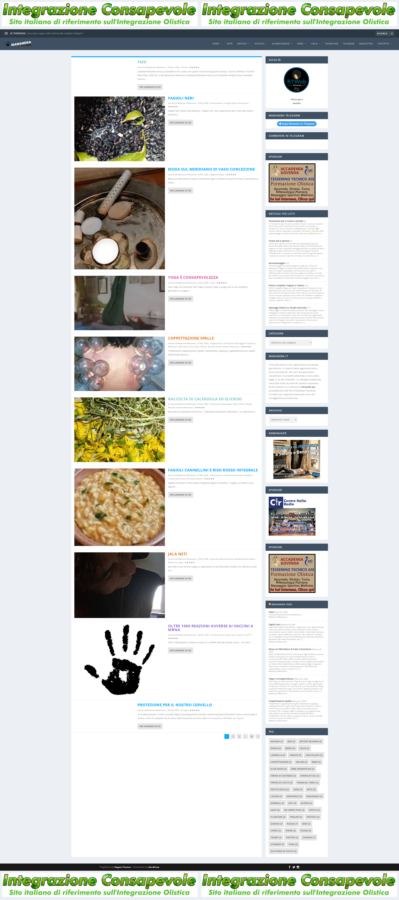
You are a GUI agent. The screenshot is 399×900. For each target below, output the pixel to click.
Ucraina (309, 837)
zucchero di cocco (283, 851)
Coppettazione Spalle (191, 338)
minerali (277, 803)
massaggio (314, 796)
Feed (142, 61)
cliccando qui (308, 386)
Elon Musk (278, 768)
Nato (275, 809)
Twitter (292, 837)
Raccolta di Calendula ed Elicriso (205, 398)
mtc (292, 803)
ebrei (316, 761)
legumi (276, 796)
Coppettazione (216, 343)
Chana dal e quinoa (279, 240)
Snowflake (331, 43)
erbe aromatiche (302, 768)
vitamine (277, 844)
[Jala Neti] (119, 585)
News (300, 43)
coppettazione (281, 761)
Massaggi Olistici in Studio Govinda (287, 307)
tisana (305, 830)
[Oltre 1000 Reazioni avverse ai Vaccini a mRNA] (119, 660)
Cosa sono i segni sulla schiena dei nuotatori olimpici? (55, 33)
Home (215, 43)
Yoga (212, 282)
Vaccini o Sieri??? (244, 635)
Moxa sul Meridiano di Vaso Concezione (211, 169)
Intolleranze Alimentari (233, 475)
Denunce (221, 635)
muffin (306, 803)
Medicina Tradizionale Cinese (181, 346)
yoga (293, 844)
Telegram (348, 43)
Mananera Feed (282, 604)
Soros (276, 830)
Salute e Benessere (239, 103)
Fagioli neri (181, 98)
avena (276, 748)
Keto (311, 789)
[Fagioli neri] (119, 129)
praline (296, 816)
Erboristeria (215, 404)
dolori (301, 761)
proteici (313, 816)
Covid (213, 635)
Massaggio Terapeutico (245, 343)
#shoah (277, 741)
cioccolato (314, 755)
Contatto (383, 43)
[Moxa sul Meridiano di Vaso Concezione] (119, 218)
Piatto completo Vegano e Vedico (286, 285)
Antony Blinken (311, 741)
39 (251, 736)
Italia (314, 43)
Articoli (242, 43)
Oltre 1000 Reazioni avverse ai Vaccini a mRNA (210, 627)
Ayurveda (214, 559)
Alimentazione (280, 43)
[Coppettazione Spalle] (119, 364)
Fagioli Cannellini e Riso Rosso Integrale (213, 470)
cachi (304, 748)
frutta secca (280, 789)
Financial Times (307, 782)
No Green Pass (294, 809)
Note (230, 43)
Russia (292, 823)
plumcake (278, 816)
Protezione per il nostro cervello (174, 704)
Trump (276, 837)
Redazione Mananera (156, 67)
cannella (278, 755)
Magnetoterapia (217, 174)
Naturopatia (226, 404)
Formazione (229, 343)
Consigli (227, 103)
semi (306, 823)
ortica (314, 809)
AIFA (291, 741)
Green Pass (231, 635)
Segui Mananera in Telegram (298, 123)
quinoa (276, 823)
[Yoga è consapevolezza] (119, 303)
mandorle (294, 796)
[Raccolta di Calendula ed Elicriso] (119, 429)
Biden (290, 748)
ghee (297, 789)
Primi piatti (190, 478)
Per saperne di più (150, 87)
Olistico (259, 43)
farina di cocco (281, 782)
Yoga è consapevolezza (193, 277)
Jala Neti (177, 553)
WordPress (153, 867)
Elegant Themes (122, 867)
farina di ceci (309, 775)
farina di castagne (283, 775)
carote (295, 755)
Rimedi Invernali (214, 346)
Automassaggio (277, 263)
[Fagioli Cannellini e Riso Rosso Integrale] (119, 507)
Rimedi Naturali (241, 559)
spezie (291, 830)
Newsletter (366, 43)
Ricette (199, 478)
